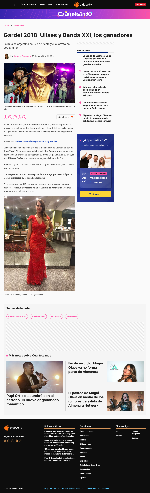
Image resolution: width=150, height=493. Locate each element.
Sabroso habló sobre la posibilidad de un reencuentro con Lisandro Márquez (96, 91)
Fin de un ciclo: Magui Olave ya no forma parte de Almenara (86, 367)
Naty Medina (56, 316)
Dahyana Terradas (21, 56)
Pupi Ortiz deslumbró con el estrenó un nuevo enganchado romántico (32, 400)
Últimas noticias (28, 4)
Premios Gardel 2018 (17, 316)
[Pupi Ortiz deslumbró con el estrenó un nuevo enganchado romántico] (34, 377)
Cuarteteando (62, 4)
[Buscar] (14, 5)
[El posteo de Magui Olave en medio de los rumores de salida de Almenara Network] (125, 401)
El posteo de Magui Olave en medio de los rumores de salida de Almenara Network (97, 118)
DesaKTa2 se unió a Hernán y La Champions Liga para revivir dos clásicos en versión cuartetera (97, 75)
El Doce (6, 26)
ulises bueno (72, 316)
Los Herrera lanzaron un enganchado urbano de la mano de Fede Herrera (95, 105)
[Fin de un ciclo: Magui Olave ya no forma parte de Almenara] (125, 371)
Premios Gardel (38, 316)
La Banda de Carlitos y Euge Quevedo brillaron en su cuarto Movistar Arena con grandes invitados (97, 60)
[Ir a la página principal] (83, 4)
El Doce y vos (46, 4)
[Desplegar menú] (5, 4)
